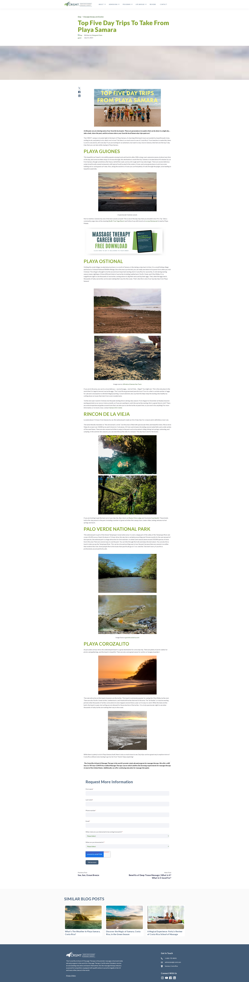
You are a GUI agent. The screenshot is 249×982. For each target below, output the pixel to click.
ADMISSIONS (113, 4)
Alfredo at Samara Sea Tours (132, 384)
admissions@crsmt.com (173, 962)
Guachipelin (155, 518)
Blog (79, 17)
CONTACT (163, 4)
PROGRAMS (127, 4)
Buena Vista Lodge (135, 518)
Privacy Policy (71, 976)
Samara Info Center (115, 408)
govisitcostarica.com (132, 637)
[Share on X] (79, 89)
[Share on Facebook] (79, 93)
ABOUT (101, 4)
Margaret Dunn (97, 35)
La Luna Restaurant (151, 221)
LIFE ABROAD (140, 4)
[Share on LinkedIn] (79, 97)
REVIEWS (153, 4)
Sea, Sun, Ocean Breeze (88, 875)
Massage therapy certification (93, 17)
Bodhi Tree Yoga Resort (116, 221)
